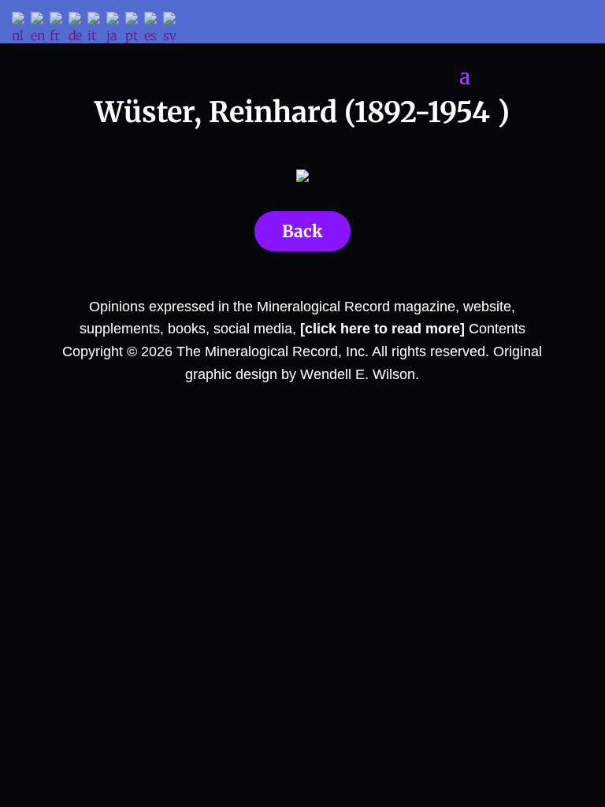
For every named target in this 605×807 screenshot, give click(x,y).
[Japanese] (115, 29)
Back (302, 231)
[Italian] (96, 29)
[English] (40, 29)
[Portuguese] (134, 29)
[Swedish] (172, 29)
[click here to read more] (384, 329)
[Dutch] (21, 29)
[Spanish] (153, 29)
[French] (59, 29)
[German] (78, 29)
